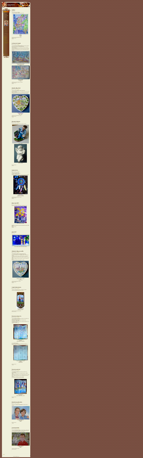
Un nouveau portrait (15, 427)
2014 (4, 46)
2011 (3, 48)
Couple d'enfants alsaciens (16, 287)
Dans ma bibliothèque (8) (6, 42)
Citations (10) (4, 39)
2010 (4, 49)
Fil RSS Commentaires (6, 54)
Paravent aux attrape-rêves (16, 316)
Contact (4, 19)
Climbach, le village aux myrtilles (17, 251)
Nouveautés (18, 44)
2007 (4, 51)
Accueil (3, 454)
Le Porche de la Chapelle (16, 43)
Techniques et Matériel (6, 15)
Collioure (13, 10)
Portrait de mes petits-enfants (17, 402)
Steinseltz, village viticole (16, 88)
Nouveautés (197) (5, 37)
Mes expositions (5, 14)
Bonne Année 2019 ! (15, 203)
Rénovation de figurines (16, 121)
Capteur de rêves (15, 170)
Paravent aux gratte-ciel (16, 369)
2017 (4, 44)
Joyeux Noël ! (14, 232)
